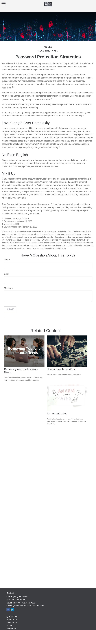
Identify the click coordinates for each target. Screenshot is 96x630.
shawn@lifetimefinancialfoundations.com (25, 605)
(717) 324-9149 (20, 596)
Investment (11, 622)
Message (8, 288)
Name (7, 260)
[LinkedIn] (12, 609)
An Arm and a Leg (57, 413)
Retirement (11, 619)
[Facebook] (8, 609)
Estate (9, 625)
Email (6, 274)
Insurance (11, 629)
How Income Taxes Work (61, 369)
